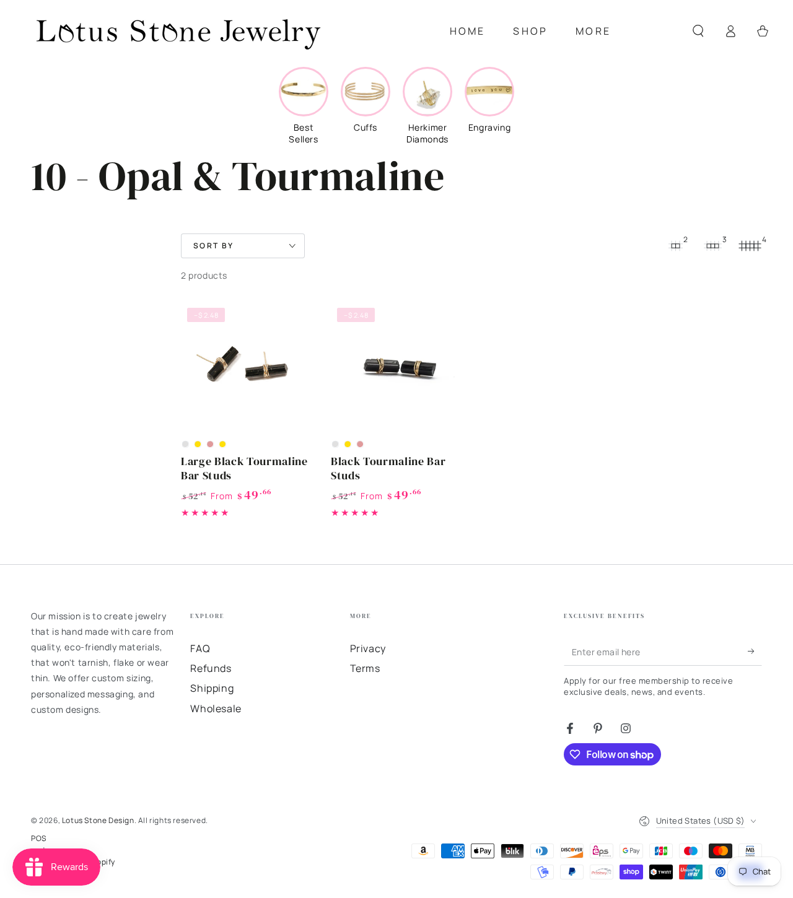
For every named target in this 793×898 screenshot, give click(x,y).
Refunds (210, 668)
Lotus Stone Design (98, 820)
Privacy (368, 648)
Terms (365, 668)
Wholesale (215, 708)
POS (38, 839)
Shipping (212, 688)
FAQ (200, 648)
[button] (698, 31)
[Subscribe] (755, 651)
